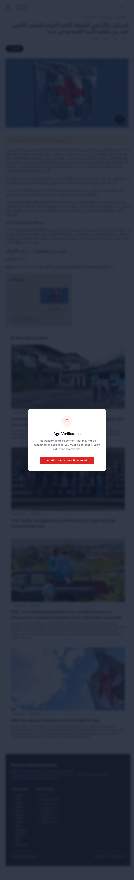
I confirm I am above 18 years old (67, 460)
